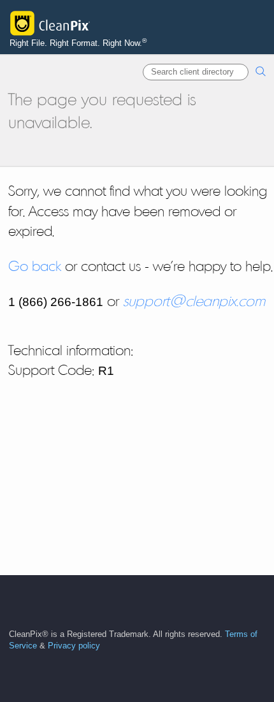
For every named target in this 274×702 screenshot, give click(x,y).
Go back (34, 266)
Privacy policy (74, 645)
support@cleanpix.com (194, 301)
